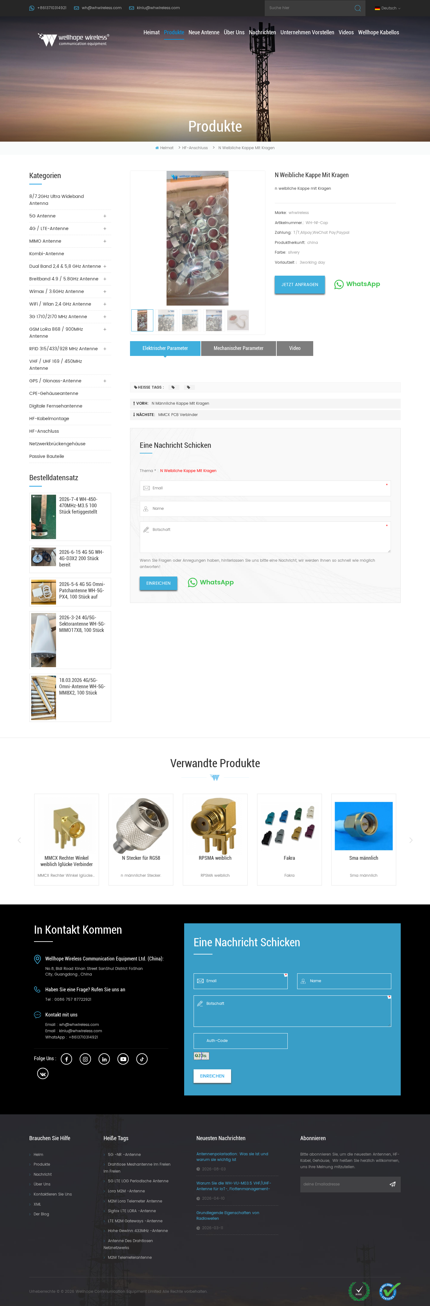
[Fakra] (289, 826)
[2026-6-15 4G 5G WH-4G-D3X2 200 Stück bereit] (43, 557)
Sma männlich (363, 858)
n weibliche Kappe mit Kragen (303, 189)
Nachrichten (262, 32)
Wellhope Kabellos (378, 32)
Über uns (234, 32)
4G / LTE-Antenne (49, 228)
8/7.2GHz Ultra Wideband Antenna (56, 200)
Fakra (289, 858)
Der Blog (41, 1214)
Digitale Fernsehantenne (55, 406)
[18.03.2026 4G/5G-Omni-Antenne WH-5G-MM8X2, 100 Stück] (43, 698)
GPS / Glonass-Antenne (55, 381)
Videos (346, 32)
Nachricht (43, 1175)
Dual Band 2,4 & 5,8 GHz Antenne (65, 266)
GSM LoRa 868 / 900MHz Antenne (56, 333)
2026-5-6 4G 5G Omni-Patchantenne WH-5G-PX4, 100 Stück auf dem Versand (82, 590)
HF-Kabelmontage (49, 418)
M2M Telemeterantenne (130, 1258)
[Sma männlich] (364, 826)
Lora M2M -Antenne (126, 1191)
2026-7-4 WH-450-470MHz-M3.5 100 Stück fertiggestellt (78, 505)
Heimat (152, 32)
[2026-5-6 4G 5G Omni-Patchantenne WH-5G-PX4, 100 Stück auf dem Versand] (43, 592)
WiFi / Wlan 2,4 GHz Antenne (60, 304)
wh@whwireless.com (102, 8)
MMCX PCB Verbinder (178, 415)
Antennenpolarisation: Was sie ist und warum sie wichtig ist (232, 1157)
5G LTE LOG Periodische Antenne (138, 1181)
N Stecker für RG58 (141, 858)
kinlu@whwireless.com (158, 8)
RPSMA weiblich (215, 858)
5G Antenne (42, 216)
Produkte (174, 32)
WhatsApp (363, 284)
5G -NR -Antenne (124, 1155)
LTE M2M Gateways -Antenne (135, 1221)
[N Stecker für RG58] (141, 826)
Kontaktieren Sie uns (53, 1194)
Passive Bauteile (46, 456)
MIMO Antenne (45, 241)
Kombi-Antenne (46, 253)
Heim (38, 1155)
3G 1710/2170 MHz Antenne (58, 316)
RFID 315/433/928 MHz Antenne (63, 348)
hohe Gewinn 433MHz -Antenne (138, 1231)
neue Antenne (204, 32)
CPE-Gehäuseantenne (53, 393)
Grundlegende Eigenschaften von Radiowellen (227, 1216)
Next (411, 840)
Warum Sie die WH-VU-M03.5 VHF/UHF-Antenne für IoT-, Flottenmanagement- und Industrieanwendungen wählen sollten (237, 1186)
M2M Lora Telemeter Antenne (135, 1201)
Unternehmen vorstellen (307, 32)
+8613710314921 (51, 8)
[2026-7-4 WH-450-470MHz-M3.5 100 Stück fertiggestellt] (43, 517)
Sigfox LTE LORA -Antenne (132, 1211)
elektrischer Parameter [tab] (165, 348)
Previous (19, 840)
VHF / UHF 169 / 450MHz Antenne (55, 365)
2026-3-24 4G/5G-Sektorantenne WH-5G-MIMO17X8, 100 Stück (82, 624)
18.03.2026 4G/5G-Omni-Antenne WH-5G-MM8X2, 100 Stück (82, 686)
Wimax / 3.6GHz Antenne (56, 291)
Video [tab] (295, 348)
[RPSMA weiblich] (215, 826)
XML (37, 1204)
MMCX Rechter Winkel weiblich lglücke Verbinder (66, 861)
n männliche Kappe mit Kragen (180, 404)
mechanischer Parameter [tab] (238, 348)
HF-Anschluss (195, 148)
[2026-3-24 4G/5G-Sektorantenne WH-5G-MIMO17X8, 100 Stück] (43, 640)
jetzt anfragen (299, 284)
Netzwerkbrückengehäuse (57, 444)
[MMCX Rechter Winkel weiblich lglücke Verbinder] (66, 826)
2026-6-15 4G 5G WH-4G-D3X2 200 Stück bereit (81, 558)
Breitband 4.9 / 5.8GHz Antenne (64, 279)
